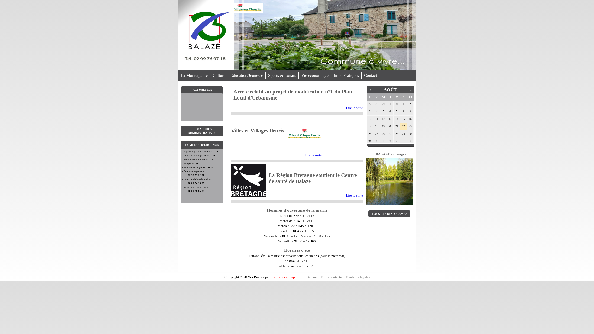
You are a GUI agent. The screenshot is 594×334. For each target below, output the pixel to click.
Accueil (313, 277)
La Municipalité (194, 75)
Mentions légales (357, 277)
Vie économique (315, 75)
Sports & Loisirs (282, 75)
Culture (219, 75)
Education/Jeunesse (246, 75)
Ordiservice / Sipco (284, 277)
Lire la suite (354, 108)
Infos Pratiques (346, 75)
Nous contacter (332, 277)
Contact (370, 75)
